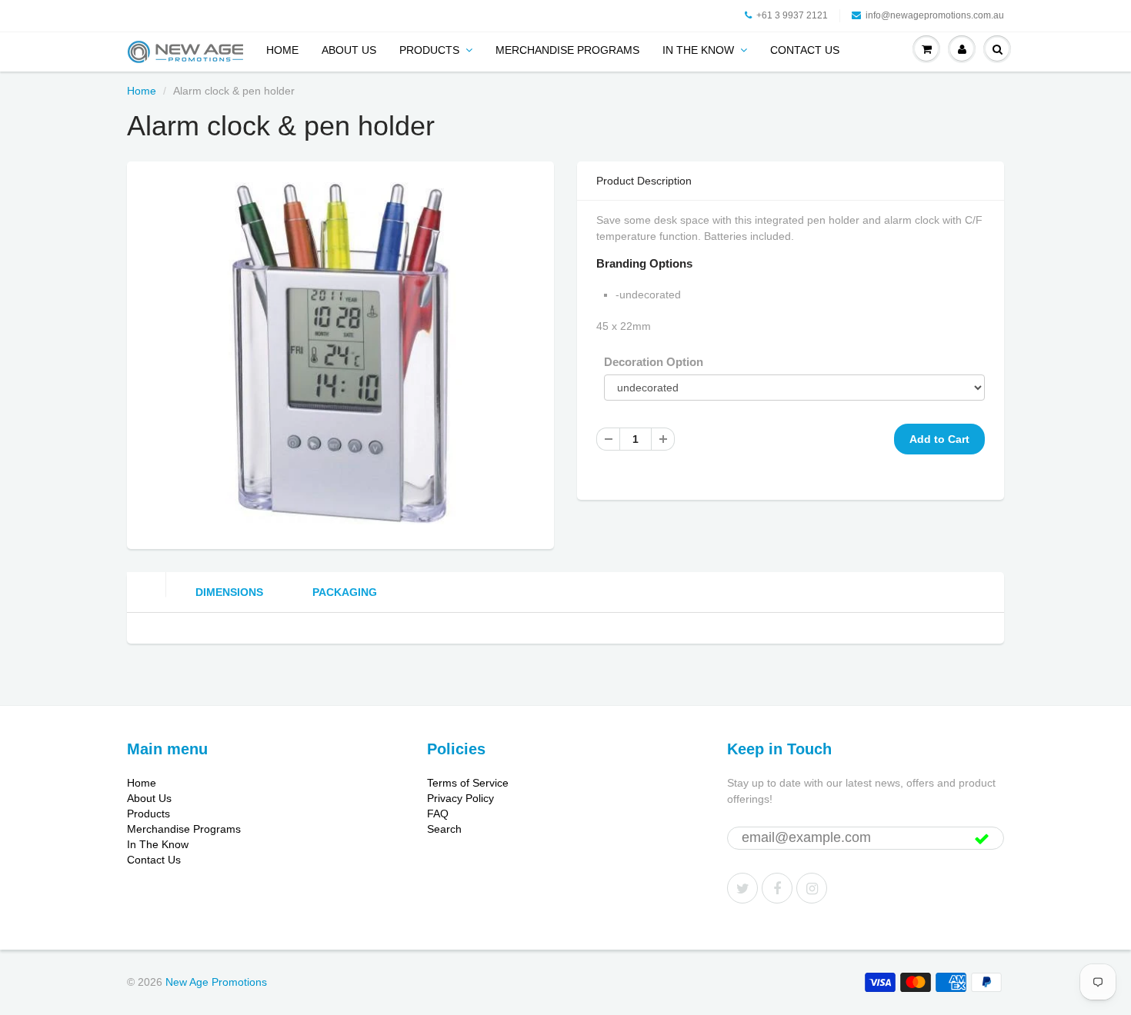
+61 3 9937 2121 (792, 15)
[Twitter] (742, 888)
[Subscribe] (981, 839)
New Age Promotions (216, 982)
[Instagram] (811, 888)
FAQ (438, 813)
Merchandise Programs (567, 50)
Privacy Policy (460, 798)
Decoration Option (653, 361)
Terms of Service (468, 783)
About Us (349, 50)
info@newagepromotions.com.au (935, 15)
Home (282, 50)
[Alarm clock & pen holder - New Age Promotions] (340, 353)
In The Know (698, 50)
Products (429, 50)
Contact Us (804, 50)
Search (444, 829)
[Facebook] (777, 888)
